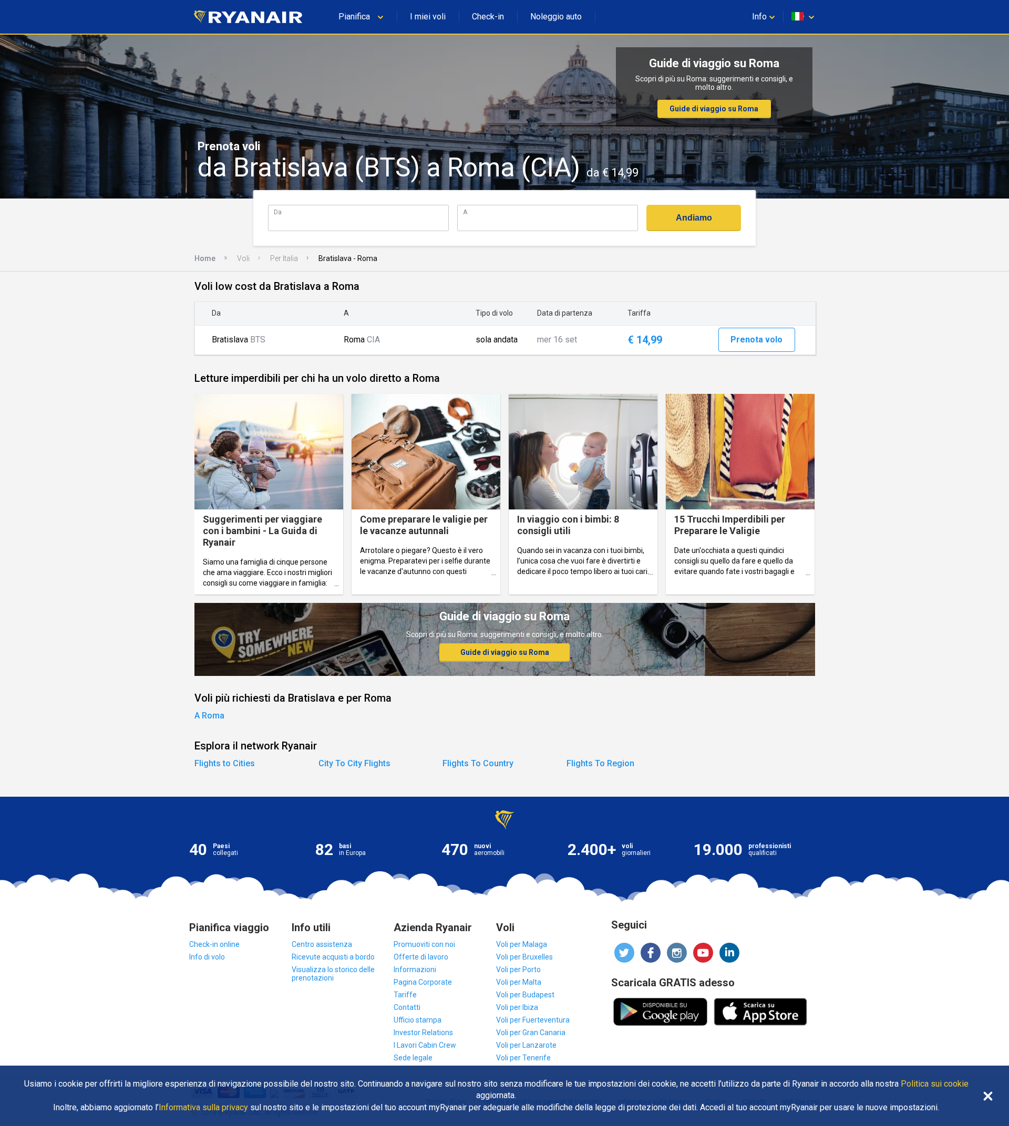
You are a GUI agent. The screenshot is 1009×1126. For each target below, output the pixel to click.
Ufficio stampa (417, 1020)
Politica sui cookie (935, 1084)
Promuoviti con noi (424, 944)
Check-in (488, 17)
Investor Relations (423, 1032)
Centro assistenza (322, 944)
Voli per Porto (518, 969)
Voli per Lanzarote (526, 1045)
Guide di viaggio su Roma (714, 109)
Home (204, 258)
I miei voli (428, 17)
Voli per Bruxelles (524, 957)
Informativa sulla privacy (203, 1107)
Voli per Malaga (521, 944)
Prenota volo (756, 340)
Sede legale (413, 1058)
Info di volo (207, 957)
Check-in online (214, 944)
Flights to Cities (224, 763)
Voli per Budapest (525, 995)
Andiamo (694, 217)
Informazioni (415, 969)
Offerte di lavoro (421, 957)
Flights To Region (600, 763)
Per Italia (284, 258)
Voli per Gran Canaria (530, 1032)
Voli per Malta (518, 982)
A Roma (209, 716)
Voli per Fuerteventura (533, 1020)
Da (278, 211)
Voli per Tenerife (523, 1058)
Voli (243, 258)
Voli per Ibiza (517, 1007)
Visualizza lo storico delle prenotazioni (333, 973)
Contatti (407, 1007)
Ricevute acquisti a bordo (333, 957)
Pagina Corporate (423, 982)
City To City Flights (354, 763)
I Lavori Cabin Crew (425, 1045)
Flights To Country (477, 763)
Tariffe (405, 995)
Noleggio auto (556, 17)
